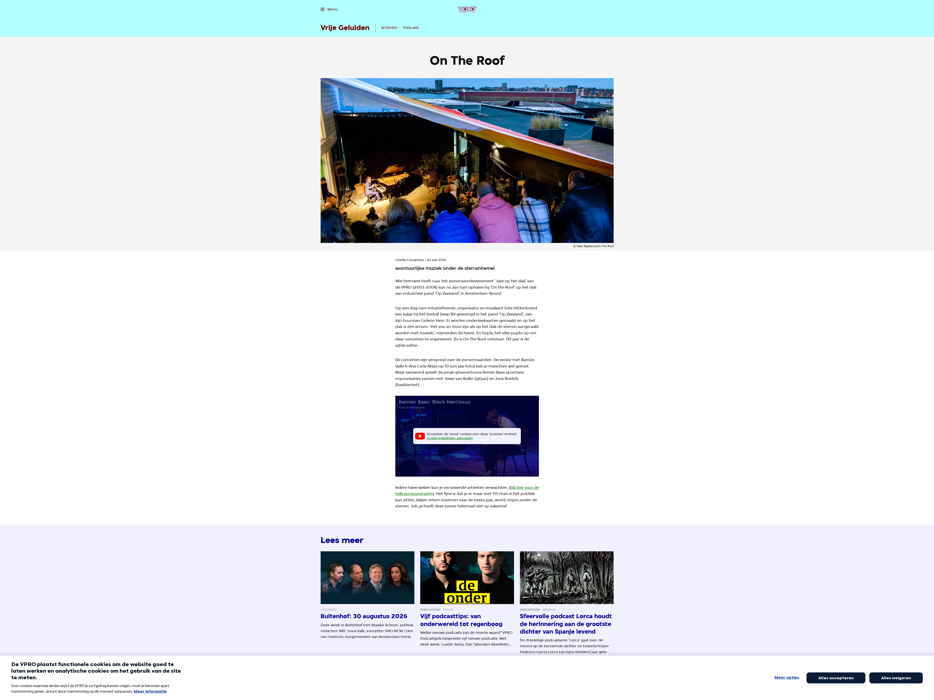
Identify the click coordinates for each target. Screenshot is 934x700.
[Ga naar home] (467, 9)
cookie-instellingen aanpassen (450, 438)
